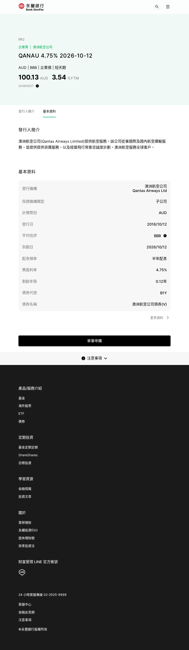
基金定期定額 (28, 447)
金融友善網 (26, 612)
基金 (21, 398)
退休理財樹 (26, 538)
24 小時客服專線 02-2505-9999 (42, 595)
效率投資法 (26, 546)
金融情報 (24, 489)
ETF (21, 413)
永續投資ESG (28, 530)
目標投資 (24, 463)
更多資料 (156, 318)
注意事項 (24, 620)
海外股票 (24, 406)
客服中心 (24, 604)
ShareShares (28, 455)
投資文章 (24, 496)
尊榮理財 (24, 522)
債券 (21, 421)
